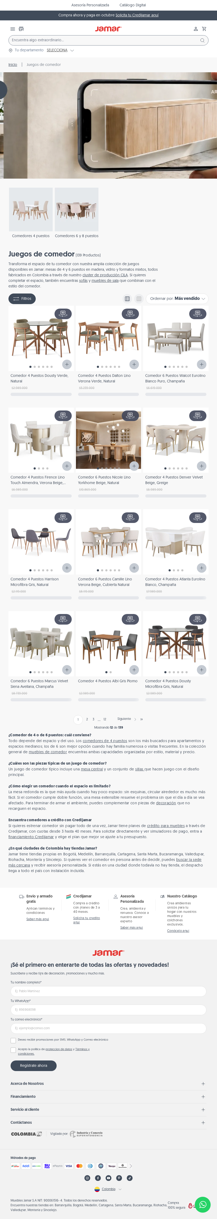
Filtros (26, 299)
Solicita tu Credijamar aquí (137, 15)
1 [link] (78, 719)
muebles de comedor (48, 752)
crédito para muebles (166, 826)
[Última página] (141, 719)
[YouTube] (108, 1178)
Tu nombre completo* (26, 982)
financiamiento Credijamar (31, 837)
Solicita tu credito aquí (86, 920)
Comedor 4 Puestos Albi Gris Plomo (108, 681)
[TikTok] (129, 1178)
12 (104, 719)
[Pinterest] (119, 1178)
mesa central (92, 769)
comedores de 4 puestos (105, 741)
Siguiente (124, 719)
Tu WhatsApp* (21, 1001)
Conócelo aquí (178, 931)
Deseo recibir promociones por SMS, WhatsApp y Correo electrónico (63, 1040)
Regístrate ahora (33, 1066)
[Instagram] (87, 1178)
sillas (139, 769)
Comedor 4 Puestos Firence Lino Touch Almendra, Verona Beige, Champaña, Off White (38, 483)
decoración (166, 803)
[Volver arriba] (202, 1187)
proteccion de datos (59, 1049)
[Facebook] (98, 1178)
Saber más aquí (37, 919)
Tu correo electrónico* (26, 1019)
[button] (204, 29)
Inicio (12, 65)
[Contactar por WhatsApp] (203, 1205)
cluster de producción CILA (105, 275)
